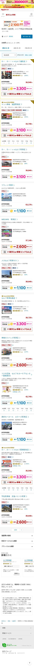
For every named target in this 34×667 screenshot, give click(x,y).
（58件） (25, 163)
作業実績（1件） (17, 392)
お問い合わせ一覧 (12, 653)
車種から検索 (28, 55)
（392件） (26, 117)
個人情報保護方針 (12, 638)
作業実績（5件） (17, 466)
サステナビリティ (21, 653)
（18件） (25, 509)
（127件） (26, 352)
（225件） (26, 389)
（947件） (26, 310)
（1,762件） (26, 463)
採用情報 (20, 638)
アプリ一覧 (4, 653)
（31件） (25, 274)
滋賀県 (14, 621)
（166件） (26, 75)
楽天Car (4, 621)
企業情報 (4, 638)
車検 (9, 621)
